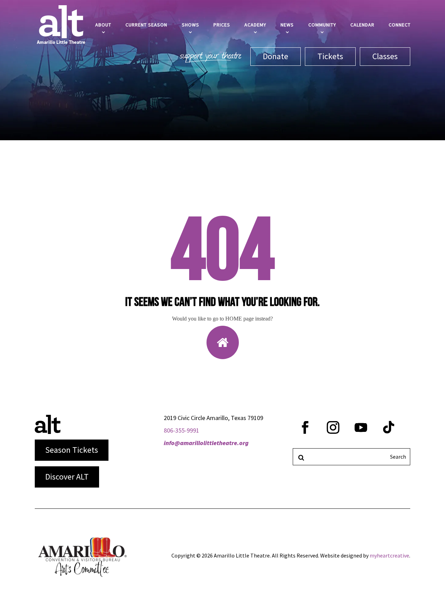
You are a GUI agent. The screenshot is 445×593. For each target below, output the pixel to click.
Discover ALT (67, 476)
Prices (221, 25)
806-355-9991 (181, 430)
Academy (255, 25)
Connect (400, 25)
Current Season (146, 25)
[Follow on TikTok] (388, 427)
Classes (385, 56)
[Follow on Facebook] (305, 427)
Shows (190, 25)
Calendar (362, 25)
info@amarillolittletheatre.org (206, 443)
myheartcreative (389, 555)
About (103, 25)
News (287, 25)
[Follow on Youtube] (360, 427)
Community (322, 25)
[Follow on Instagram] (333, 427)
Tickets (330, 56)
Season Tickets (71, 449)
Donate (275, 56)
